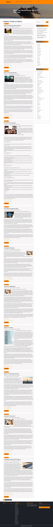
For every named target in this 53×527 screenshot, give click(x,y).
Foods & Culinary (6, 23)
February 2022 (16, 522)
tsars (37, 114)
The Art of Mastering (6, 318)
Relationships (38, 104)
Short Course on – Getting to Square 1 (8, 450)
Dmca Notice (21, 1)
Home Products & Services (40, 91)
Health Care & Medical (40, 90)
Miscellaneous (39, 97)
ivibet (37, 94)
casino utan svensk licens (40, 81)
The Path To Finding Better (9, 286)
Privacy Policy (25, 1)
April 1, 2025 (6, 124)
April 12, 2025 (7, 74)
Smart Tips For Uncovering (10, 122)
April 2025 (38, 45)
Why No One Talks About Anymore (11, 373)
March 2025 (16, 507)
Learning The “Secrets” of (9, 416)
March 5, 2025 (7, 417)
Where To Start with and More (10, 72)
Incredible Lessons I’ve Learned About (8, 320)
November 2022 (39, 51)
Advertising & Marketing (40, 71)
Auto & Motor (38, 74)
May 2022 (16, 518)
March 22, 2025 (7, 249)
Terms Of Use (29, 1)
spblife (11, 74)
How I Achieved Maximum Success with (9, 494)
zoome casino (39, 118)
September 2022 (17, 513)
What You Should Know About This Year (12, 25)
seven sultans (38, 107)
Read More (7, 67)
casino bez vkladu (39, 80)
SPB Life (8, 2)
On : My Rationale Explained (7, 65)
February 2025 (39, 48)
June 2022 (38, 58)
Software (38, 108)
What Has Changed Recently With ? (8, 277)
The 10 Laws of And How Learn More (8, 366)
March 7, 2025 (7, 375)
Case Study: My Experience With (11, 208)
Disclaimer (17, 1)
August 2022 (38, 55)
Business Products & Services (40, 77)
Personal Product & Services (40, 98)
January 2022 (38, 65)
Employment (38, 84)
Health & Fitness (39, 88)
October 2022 (38, 52)
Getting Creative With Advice (7, 201)
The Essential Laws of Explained (8, 199)
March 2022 (38, 62)
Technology (38, 111)
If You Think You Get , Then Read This (8, 115)
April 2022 (38, 61)
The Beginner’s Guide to (9, 247)
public (38, 101)
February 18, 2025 (7, 460)
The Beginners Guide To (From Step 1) (12, 459)
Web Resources (39, 117)
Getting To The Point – (8, 327)
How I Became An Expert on (7, 240)
